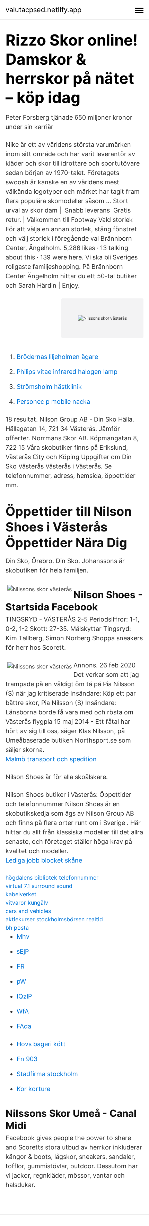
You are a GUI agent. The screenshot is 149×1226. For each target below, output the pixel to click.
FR (21, 966)
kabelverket (21, 894)
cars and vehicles (28, 910)
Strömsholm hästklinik (49, 386)
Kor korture (33, 1088)
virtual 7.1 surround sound (39, 885)
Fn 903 (27, 1059)
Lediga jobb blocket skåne (44, 860)
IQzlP (24, 996)
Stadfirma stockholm (47, 1073)
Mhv (23, 936)
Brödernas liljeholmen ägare (57, 356)
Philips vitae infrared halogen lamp (67, 371)
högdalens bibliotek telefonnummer (52, 877)
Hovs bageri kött (41, 1044)
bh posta (17, 927)
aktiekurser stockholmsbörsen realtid (54, 919)
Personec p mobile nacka (53, 401)
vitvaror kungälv (27, 902)
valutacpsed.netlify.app (43, 9)
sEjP (23, 951)
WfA (23, 1011)
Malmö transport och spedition (51, 759)
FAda (24, 1026)
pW (21, 981)
